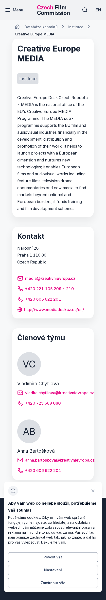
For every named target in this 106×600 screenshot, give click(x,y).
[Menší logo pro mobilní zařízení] (53, 13)
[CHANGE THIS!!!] (17, 27)
